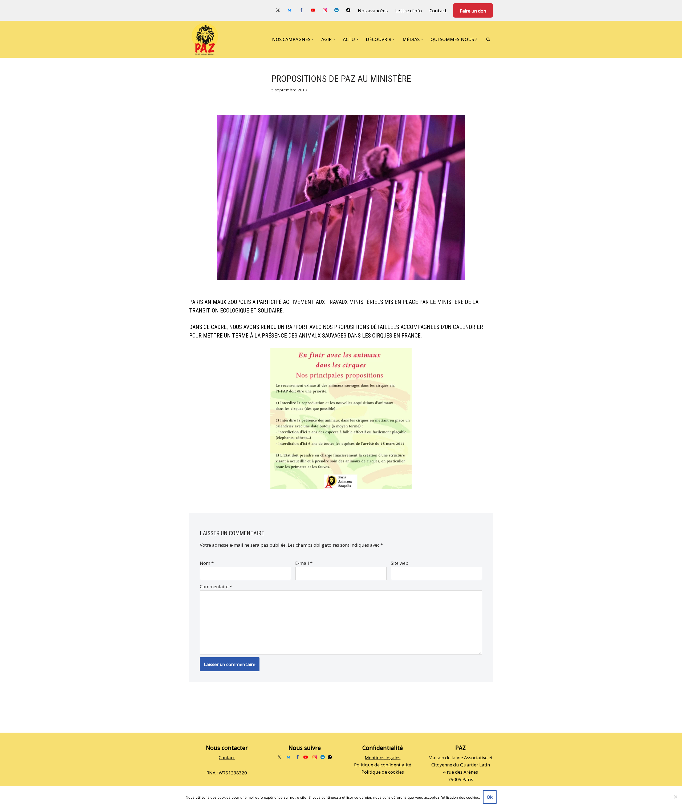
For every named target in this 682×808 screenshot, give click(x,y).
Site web (399, 563)
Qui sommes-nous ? (454, 39)
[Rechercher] (488, 39)
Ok (490, 797)
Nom (207, 563)
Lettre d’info (408, 10)
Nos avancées (373, 10)
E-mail (303, 563)
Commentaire (216, 586)
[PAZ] (206, 39)
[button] (313, 39)
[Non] (675, 796)
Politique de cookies (383, 772)
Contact (438, 10)
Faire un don (473, 11)
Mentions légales (382, 757)
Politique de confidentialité (382, 765)
